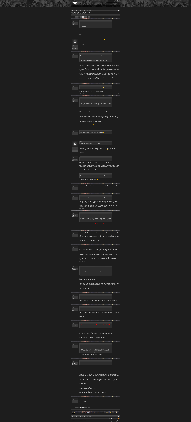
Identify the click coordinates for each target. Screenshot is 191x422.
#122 (118, 44)
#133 (118, 261)
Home (73, 5)
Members (81, 5)
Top (117, 418)
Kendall (82, 13)
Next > (89, 407)
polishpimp (80, 81)
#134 (118, 290)
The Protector (74, 309)
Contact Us (110, 418)
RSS (118, 418)
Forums (77, 5)
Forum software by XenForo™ (79, 420)
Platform (73, 418)
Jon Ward (73, 198)
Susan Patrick (74, 159)
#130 (118, 208)
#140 (118, 404)
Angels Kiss (74, 215)
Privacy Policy (117, 420)
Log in (117, 0)
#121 (118, 34)
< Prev (76, 407)
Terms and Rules (113, 420)
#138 (118, 356)
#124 (118, 93)
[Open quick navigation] (118, 10)
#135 (118, 302)
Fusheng (73, 88)
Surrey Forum (118, 421)
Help (113, 418)
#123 (118, 81)
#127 (118, 152)
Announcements (77, 13)
